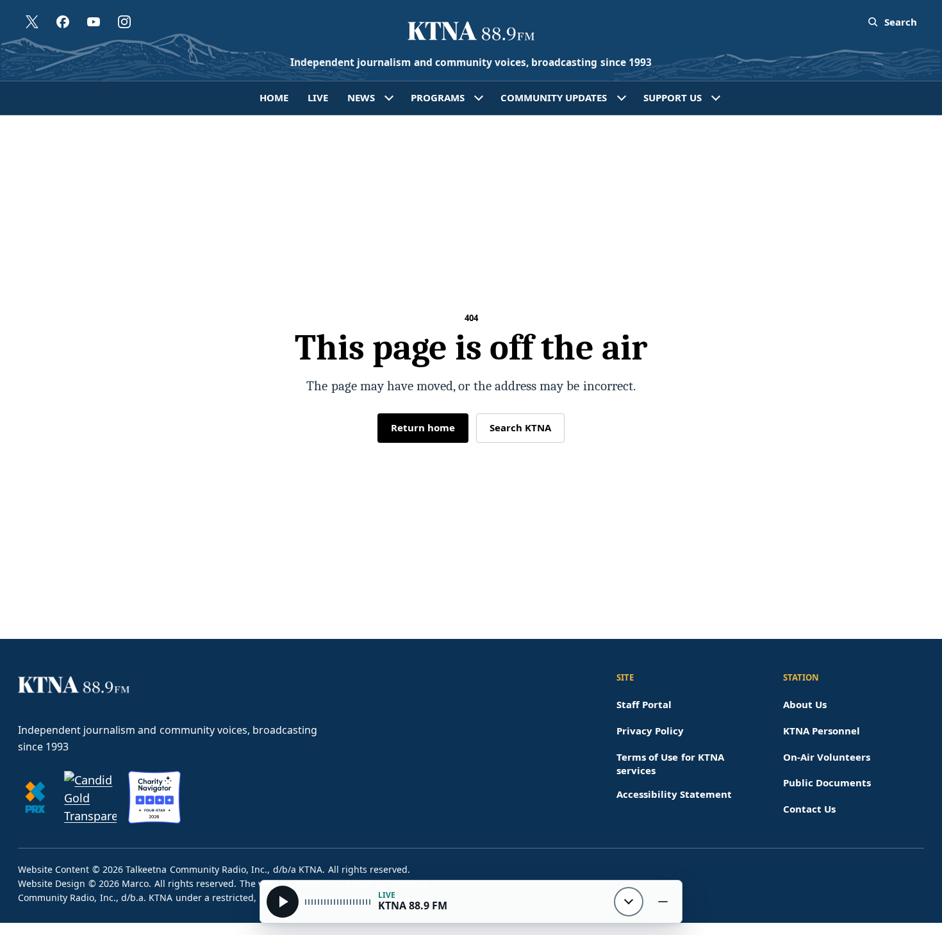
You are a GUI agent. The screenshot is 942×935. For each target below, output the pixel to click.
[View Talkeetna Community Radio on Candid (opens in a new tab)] (90, 797)
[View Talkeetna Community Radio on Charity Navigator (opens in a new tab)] (154, 797)
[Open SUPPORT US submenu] (715, 98)
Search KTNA (520, 427)
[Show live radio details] (628, 901)
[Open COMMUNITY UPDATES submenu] (621, 98)
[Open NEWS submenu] (389, 98)
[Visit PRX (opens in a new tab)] (35, 797)
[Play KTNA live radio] (283, 902)
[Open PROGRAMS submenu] (478, 98)
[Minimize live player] (662, 901)
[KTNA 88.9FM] (471, 32)
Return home (423, 427)
